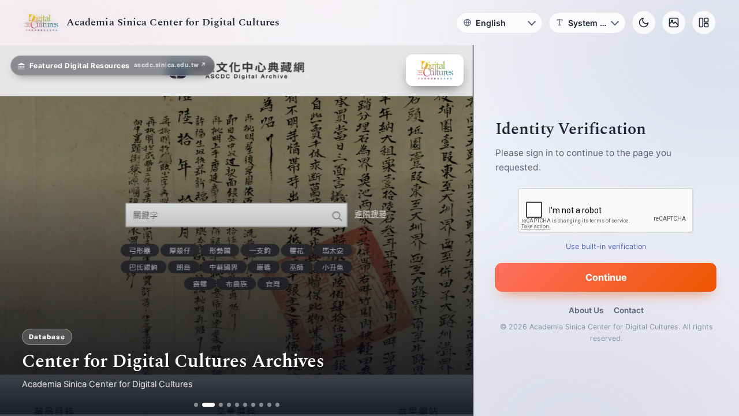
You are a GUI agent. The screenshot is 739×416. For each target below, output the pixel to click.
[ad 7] (253, 405)
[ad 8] (261, 405)
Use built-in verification (606, 246)
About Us (586, 310)
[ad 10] (277, 405)
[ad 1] (196, 405)
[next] (452, 230)
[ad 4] (229, 405)
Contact (629, 310)
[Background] (674, 22)
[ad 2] (204, 405)
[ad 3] (216, 405)
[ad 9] (269, 405)
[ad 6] (245, 405)
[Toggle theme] (644, 22)
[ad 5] (237, 405)
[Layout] (704, 22)
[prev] (20, 230)
